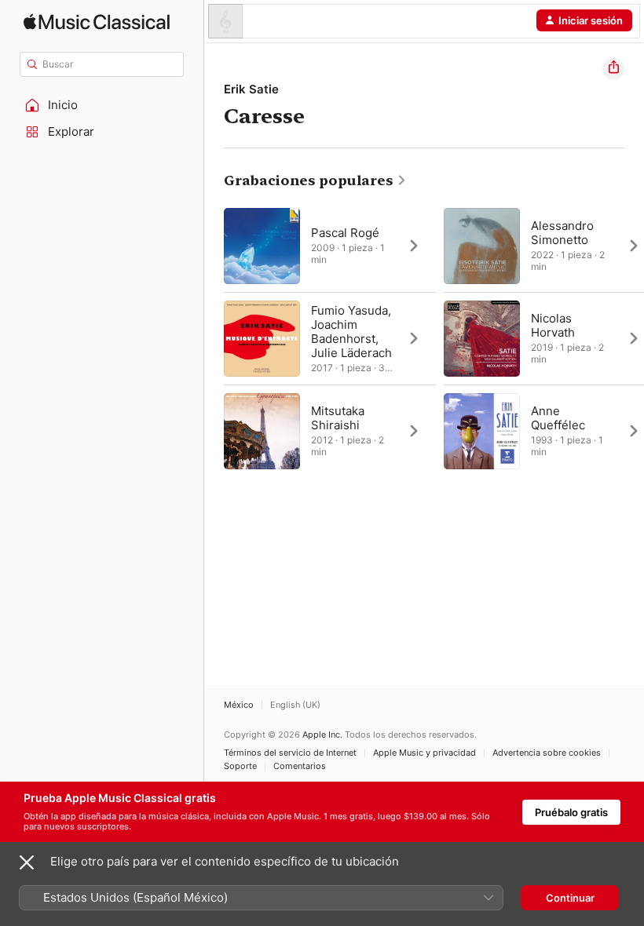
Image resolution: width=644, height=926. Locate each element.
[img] (97, 21)
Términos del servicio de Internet (290, 753)
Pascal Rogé (345, 232)
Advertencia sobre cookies (546, 753)
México (239, 705)
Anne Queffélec (558, 417)
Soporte (240, 766)
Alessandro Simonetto (562, 232)
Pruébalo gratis (571, 812)
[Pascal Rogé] (330, 245)
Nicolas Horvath (553, 325)
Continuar (570, 897)
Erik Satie (251, 89)
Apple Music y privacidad (424, 753)
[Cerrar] (27, 862)
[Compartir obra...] (613, 69)
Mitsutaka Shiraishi (337, 417)
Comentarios (299, 766)
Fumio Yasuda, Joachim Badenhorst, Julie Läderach (351, 331)
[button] (102, 105)
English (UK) (295, 705)
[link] (315, 180)
